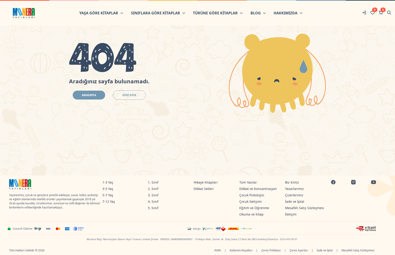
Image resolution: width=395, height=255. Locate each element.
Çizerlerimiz (294, 195)
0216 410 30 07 (288, 239)
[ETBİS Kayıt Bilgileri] (365, 228)
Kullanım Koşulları (241, 250)
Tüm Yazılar (248, 182)
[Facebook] (333, 183)
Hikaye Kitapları (206, 182)
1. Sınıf (153, 182)
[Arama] (389, 13)
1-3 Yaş (107, 182)
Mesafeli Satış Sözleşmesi (304, 208)
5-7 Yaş (107, 195)
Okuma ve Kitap (251, 214)
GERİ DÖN (129, 95)
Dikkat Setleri (204, 189)
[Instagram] (353, 183)
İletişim (290, 214)
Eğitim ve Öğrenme (254, 208)
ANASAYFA (89, 95)
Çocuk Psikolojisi (251, 195)
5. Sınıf (153, 208)
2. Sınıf (153, 189)
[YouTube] (373, 183)
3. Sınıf (153, 195)
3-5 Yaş (107, 189)
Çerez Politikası (271, 250)
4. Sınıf (153, 201)
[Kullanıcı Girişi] (364, 13)
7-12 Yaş (108, 201)
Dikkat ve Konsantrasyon (258, 189)
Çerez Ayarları (299, 250)
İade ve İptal (294, 201)
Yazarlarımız (294, 189)
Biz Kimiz (292, 182)
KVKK (217, 250)
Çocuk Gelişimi (250, 201)
